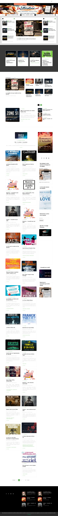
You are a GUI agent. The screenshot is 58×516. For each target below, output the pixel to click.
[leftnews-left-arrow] (14, 18)
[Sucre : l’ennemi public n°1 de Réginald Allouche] (29, 184)
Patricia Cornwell (25, 173)
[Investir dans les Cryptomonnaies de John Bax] (12, 344)
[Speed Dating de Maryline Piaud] (29, 239)
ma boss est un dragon (26, 255)
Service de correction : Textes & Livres (20, 4)
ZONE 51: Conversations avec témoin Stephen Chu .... (47, 119)
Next (42, 31)
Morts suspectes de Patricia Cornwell (28, 165)
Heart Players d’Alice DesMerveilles (10, 380)
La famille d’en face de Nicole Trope (28, 355)
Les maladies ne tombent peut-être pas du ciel (12, 299)
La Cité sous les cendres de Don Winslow (12, 247)
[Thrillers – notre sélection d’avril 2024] (29, 401)
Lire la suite (21, 147)
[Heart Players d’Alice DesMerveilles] (12, 371)
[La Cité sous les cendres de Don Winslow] (12, 238)
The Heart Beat (8, 390)
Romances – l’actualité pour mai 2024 (29, 222)
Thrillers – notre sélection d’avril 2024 (29, 410)
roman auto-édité (36, 62)
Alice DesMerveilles (9, 389)
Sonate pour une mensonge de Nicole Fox (28, 446)
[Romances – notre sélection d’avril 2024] (29, 374)
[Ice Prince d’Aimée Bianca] (29, 292)
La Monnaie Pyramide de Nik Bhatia (11, 165)
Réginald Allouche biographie (27, 202)
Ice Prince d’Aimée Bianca (28, 300)
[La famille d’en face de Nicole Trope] (29, 345)
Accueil (6, 4)
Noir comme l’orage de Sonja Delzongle (28, 275)
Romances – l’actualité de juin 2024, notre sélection (12, 193)
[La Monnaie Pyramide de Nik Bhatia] (12, 156)
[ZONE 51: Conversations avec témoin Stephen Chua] (21, 15)
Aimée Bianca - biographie (26, 308)
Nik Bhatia (7, 173)
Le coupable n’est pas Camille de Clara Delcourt (11, 30)
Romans (9, 270)
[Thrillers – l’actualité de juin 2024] (12, 211)
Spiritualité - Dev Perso (21, 140)
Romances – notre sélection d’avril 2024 (28, 383)
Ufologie (46, 117)
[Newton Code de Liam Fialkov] (12, 401)
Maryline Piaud (32, 255)
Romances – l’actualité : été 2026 (11, 37)
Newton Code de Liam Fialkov (12, 409)
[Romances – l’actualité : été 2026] (5, 38)
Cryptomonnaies (10, 162)
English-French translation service (44, 182)
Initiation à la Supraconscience (21, 61)
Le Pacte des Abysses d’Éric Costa (34, 61)
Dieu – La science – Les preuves (21, 142)
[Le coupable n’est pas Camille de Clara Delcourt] (5, 31)
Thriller (19, 37)
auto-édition (32, 62)
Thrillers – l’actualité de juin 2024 (12, 220)
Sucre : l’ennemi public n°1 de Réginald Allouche (28, 193)
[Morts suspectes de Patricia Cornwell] (29, 156)
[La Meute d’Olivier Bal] (12, 319)
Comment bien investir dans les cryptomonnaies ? (11, 22)
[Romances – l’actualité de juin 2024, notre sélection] (12, 184)
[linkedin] (46, 158)
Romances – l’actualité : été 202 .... (47, 110)
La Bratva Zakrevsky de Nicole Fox (28, 437)
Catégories (11, 4)
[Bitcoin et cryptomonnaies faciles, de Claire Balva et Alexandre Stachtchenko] (47, 54)
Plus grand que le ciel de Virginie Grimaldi (29, 466)
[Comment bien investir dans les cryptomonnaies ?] (42, 15)
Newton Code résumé (9, 418)
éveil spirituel (20, 62)
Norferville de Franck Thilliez (28, 327)
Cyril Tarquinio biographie (10, 308)
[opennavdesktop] (52, 2)
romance (47, 150)
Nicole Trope (24, 363)
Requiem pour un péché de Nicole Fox (28, 444)
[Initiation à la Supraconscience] (23, 54)
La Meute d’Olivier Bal (10, 327)
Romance (23, 108)
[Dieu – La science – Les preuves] (21, 135)
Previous (16, 31)
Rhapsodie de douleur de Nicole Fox (28, 445)
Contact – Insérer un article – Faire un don (34, 4)
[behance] (49, 158)
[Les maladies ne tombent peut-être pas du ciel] (12, 290)
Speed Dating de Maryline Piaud (29, 248)
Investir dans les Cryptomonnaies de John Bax (12, 354)
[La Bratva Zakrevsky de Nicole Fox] (29, 428)
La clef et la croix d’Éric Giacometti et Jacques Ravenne (12, 438)
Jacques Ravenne (13, 447)
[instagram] (44, 158)
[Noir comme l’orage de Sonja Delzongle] (29, 266)
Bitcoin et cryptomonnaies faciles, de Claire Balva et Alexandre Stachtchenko (47, 62)
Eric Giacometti (8, 447)
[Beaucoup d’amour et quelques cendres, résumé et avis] (12, 263)
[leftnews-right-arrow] (2, 18)
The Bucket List (14, 389)
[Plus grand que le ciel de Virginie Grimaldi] (29, 457)
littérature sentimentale (42, 150)
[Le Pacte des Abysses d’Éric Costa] (35, 54)
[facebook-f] (42, 158)
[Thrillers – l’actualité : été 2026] (7, 15)
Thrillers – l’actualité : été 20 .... (47, 114)
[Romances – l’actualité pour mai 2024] (29, 213)
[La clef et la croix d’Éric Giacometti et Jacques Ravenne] (12, 429)
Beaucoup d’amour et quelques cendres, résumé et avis (12, 273)
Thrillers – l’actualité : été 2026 (13, 14)
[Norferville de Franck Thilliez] (29, 319)
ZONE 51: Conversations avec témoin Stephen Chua (31, 14)
